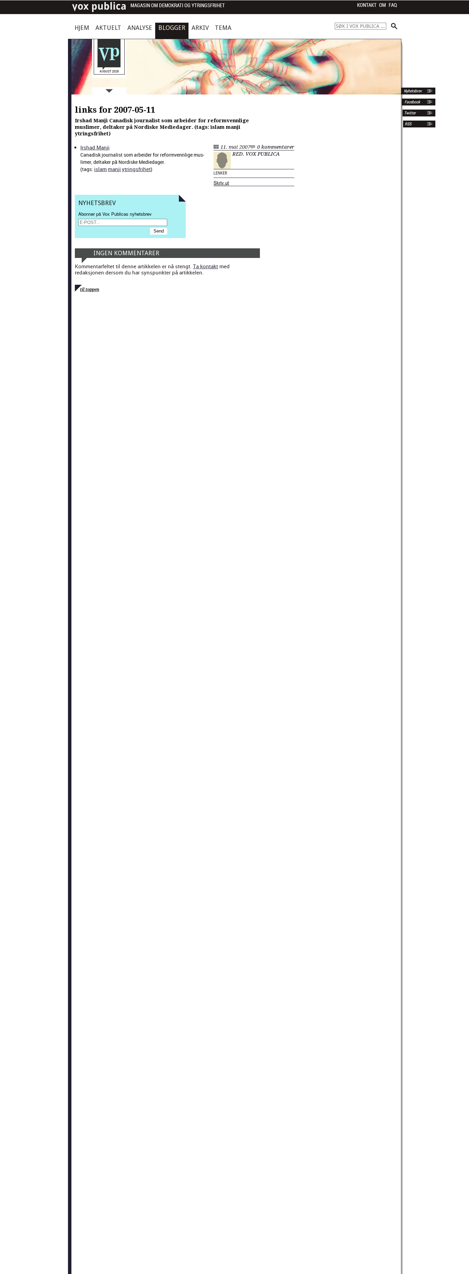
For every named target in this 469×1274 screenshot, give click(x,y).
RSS (408, 124)
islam (100, 169)
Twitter (410, 113)
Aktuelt (108, 27)
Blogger (171, 27)
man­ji (114, 169)
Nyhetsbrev (412, 91)
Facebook (411, 102)
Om (382, 5)
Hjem (82, 27)
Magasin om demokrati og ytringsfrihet (177, 5)
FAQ (393, 5)
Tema (223, 27)
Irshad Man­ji (95, 147)
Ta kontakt (205, 266)
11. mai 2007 (235, 147)
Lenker (220, 173)
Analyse (139, 27)
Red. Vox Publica (256, 154)
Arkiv (200, 27)
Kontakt (367, 5)
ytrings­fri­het (136, 169)
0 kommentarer (275, 147)
